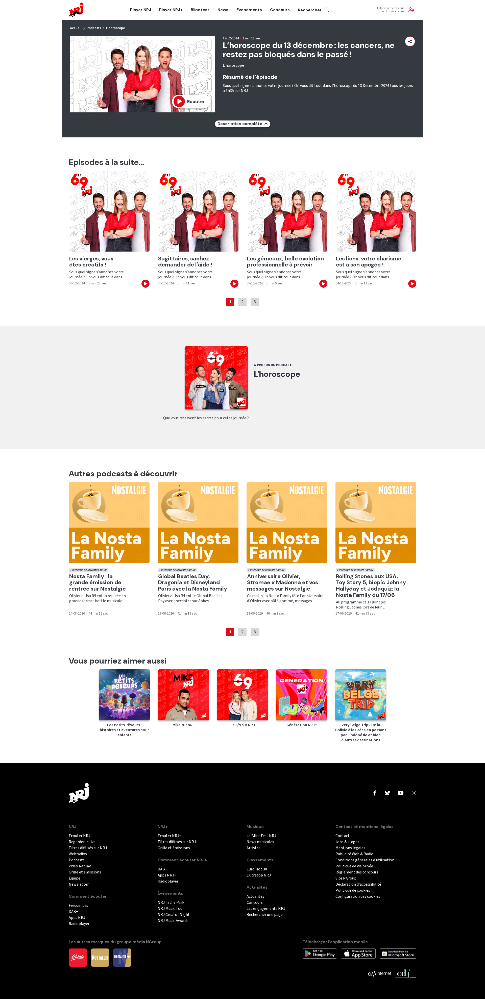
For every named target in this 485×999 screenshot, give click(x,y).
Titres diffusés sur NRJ (88, 848)
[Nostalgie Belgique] (100, 957)
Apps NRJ (77, 917)
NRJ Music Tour (171, 908)
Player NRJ (140, 10)
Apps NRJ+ (167, 875)
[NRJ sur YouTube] (401, 793)
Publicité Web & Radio (354, 854)
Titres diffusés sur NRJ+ (178, 842)
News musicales (260, 842)
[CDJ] (405, 973)
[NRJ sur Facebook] (375, 793)
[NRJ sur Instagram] (414, 793)
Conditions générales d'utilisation (364, 860)
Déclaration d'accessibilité (358, 884)
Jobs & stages (347, 842)
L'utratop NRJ (259, 875)
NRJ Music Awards (173, 920)
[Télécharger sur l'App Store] (358, 953)
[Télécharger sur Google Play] (320, 953)
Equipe (74, 878)
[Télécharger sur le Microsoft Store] (398, 953)
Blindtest (200, 10)
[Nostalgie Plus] (122, 957)
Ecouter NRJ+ (169, 836)
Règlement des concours (356, 872)
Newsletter (79, 884)
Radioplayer (79, 924)
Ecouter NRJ (79, 836)
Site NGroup (345, 878)
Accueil (76, 28)
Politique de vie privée (354, 866)
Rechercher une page (265, 914)
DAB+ (73, 911)
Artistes (253, 848)
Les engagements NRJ (266, 908)
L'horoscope (115, 28)
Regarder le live (82, 842)
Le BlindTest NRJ (261, 836)
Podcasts (94, 28)
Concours (280, 10)
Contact (342, 836)
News (222, 10)
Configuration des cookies (357, 896)
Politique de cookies (352, 890)
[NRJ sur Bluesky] (387, 793)
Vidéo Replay (80, 866)
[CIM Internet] (379, 973)
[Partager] (410, 41)
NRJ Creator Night (174, 914)
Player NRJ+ (171, 10)
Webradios (78, 854)
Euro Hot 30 (257, 869)
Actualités (255, 896)
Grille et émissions (85, 872)
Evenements (249, 10)
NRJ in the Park (171, 902)
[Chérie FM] (78, 957)
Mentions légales (350, 848)
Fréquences (78, 905)
